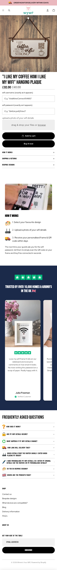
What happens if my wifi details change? (22, 441)
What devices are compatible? (15, 503)
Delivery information (11, 511)
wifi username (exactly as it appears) (17, 92)
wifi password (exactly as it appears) (17, 105)
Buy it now (28, 143)
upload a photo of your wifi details (18, 118)
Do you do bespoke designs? (17, 469)
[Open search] (9, 10)
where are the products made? (19, 475)
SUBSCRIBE (28, 550)
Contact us (6, 494)
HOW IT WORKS (7, 152)
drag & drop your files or (28, 125)
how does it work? (13, 426)
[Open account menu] (48, 10)
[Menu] (3, 10)
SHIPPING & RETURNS (9, 158)
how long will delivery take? (18, 447)
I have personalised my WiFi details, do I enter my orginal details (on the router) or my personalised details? (29, 462)
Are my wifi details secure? (17, 434)
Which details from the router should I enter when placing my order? (27, 454)
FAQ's (4, 516)
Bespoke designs (8, 165)
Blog (4, 507)
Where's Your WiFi (24, 562)
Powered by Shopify (38, 562)
